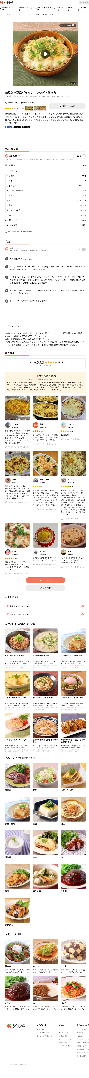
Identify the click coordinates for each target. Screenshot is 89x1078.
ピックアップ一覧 (65, 1039)
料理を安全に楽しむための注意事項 (20, 231)
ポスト (18, 127)
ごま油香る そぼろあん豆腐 (71, 655)
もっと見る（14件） (45, 588)
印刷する (26, 127)
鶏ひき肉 (10, 175)
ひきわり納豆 (12, 185)
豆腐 (35, 824)
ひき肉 (64, 891)
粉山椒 (9, 205)
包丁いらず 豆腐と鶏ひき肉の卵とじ (45, 741)
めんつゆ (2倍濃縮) (14, 190)
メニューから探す (43, 1032)
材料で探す (41, 1029)
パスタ (64, 1003)
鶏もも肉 (9, 966)
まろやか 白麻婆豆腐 (41, 655)
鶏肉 (7, 891)
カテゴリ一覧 (63, 1043)
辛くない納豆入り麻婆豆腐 (43, 697)
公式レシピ (60, 9)
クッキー (65, 966)
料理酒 (9, 195)
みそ (8, 200)
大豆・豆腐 (10, 824)
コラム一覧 (63, 1036)
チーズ (36, 857)
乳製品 (8, 857)
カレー (36, 1003)
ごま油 (8, 215)
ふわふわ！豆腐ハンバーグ (15, 740)
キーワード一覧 (64, 1046)
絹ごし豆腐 (10, 165)
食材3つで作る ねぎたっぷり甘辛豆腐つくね (73, 741)
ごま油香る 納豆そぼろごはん (72, 697)
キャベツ (37, 966)
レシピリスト (63, 1032)
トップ (61, 1029)
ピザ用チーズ (11, 220)
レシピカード (82, 9)
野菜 (35, 790)
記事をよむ (71, 9)
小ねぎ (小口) (11, 225)
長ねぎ (9, 180)
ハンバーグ (10, 1003)
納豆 (63, 824)
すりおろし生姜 (13, 210)
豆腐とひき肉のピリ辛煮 (14, 655)
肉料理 (8, 790)
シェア (10, 127)
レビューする (45, 580)
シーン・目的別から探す (45, 1036)
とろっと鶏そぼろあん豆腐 (15, 697)
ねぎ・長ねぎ (67, 790)
